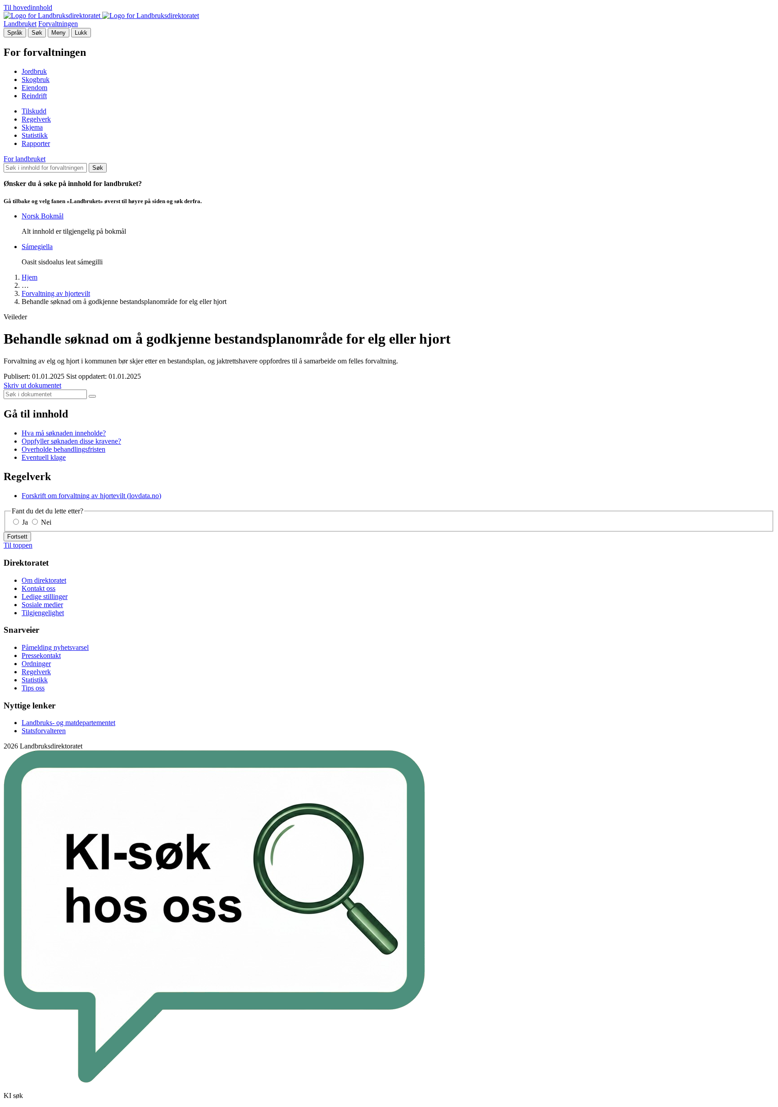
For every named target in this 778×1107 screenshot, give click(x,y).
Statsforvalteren (44, 731)
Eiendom (34, 87)
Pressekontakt (41, 655)
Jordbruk (34, 71)
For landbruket (24, 159)
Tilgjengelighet (43, 613)
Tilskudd (34, 111)
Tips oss (33, 688)
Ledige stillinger (45, 596)
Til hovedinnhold (28, 7)
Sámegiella (37, 246)
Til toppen (18, 545)
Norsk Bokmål (42, 216)
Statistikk (35, 135)
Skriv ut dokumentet (32, 385)
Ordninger (36, 663)
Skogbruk (36, 79)
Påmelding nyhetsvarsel (55, 647)
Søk (37, 32)
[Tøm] (92, 396)
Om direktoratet (44, 580)
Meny (58, 32)
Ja (25, 522)
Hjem (29, 277)
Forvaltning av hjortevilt (56, 293)
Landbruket (20, 23)
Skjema (32, 127)
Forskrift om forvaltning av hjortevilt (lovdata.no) (91, 495)
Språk (15, 32)
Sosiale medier (42, 604)
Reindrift (34, 96)
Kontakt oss (38, 588)
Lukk (81, 32)
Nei (45, 522)
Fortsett (17, 536)
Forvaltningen (58, 23)
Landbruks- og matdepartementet (68, 722)
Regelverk (36, 119)
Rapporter (36, 143)
